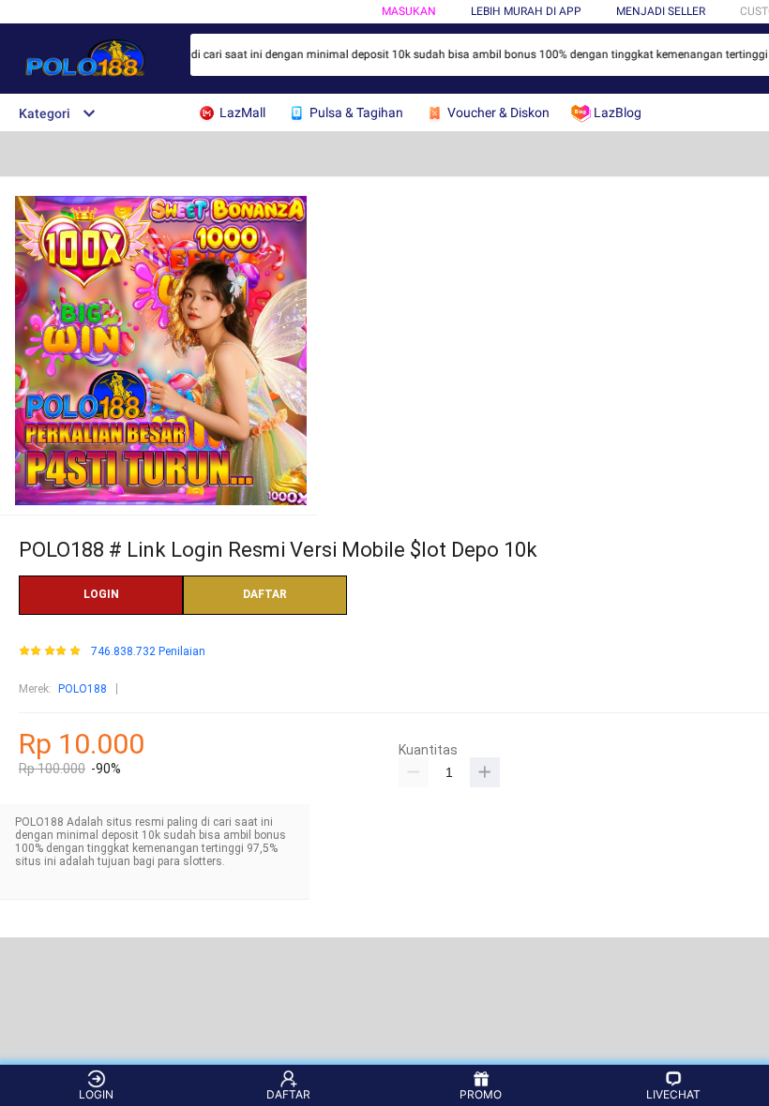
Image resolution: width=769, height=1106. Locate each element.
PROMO (481, 1094)
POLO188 (82, 688)
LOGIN (101, 594)
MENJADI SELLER (660, 11)
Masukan (409, 11)
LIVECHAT (673, 1094)
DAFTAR (265, 594)
